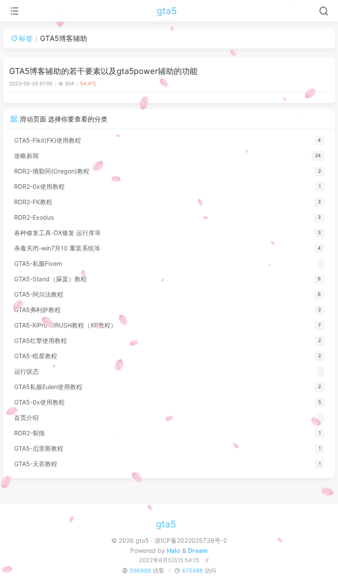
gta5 (167, 10)
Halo (173, 550)
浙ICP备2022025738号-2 (190, 540)
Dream (198, 550)
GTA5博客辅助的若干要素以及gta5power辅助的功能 (103, 71)
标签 (26, 38)
